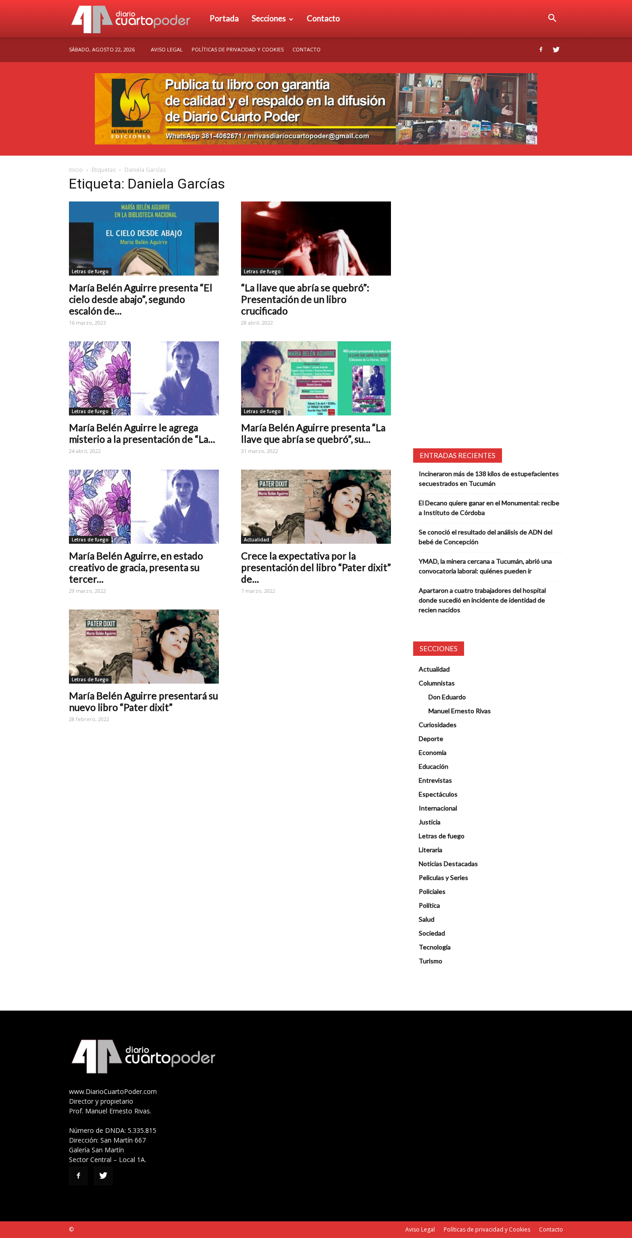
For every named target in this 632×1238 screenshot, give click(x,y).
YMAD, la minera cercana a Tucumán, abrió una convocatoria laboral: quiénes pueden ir (485, 566)
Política (429, 905)
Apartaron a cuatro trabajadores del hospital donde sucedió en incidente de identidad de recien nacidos (482, 600)
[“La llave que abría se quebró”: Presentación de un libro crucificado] (316, 238)
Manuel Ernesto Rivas (459, 711)
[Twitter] (556, 49)
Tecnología (435, 947)
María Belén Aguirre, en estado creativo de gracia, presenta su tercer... (136, 567)
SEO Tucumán (93, 1229)
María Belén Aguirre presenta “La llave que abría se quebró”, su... (313, 433)
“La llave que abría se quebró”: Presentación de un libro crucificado (305, 299)
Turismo (430, 961)
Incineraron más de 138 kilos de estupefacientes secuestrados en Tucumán (489, 478)
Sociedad (432, 933)
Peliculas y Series (443, 877)
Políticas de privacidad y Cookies (238, 49)
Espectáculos (438, 794)
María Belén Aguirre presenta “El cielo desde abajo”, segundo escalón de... (140, 299)
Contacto (323, 18)
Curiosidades (438, 725)
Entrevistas (435, 780)
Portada (224, 18)
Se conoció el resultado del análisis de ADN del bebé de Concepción (485, 537)
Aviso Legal (167, 49)
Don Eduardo (447, 697)
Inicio (76, 170)
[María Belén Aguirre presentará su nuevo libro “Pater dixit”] (144, 647)
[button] (552, 18)
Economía (432, 752)
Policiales (432, 891)
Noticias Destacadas (448, 863)
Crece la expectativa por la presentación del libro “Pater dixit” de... (316, 567)
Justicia (429, 822)
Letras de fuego (90, 271)
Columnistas (437, 683)
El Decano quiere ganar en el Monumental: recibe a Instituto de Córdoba (489, 507)
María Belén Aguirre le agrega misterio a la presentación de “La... (142, 433)
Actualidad (256, 539)
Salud (426, 919)
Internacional (438, 808)
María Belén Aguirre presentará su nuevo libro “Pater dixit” (143, 701)
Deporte (431, 738)
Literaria (430, 850)
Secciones (269, 18)
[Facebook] (541, 49)
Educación (433, 766)
